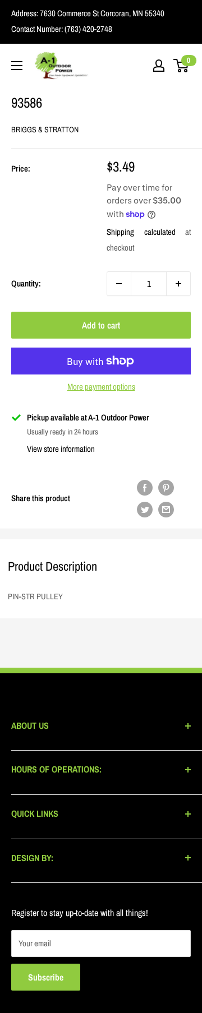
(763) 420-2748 (87, 29)
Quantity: (26, 283)
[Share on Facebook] (145, 487)
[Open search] (137, 65)
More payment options (101, 386)
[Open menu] (16, 65)
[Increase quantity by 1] (178, 283)
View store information (61, 449)
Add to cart (101, 325)
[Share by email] (166, 509)
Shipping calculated (141, 232)
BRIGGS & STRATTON (45, 129)
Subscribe (45, 977)
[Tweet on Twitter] (145, 509)
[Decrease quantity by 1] (119, 283)
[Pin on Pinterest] (166, 487)
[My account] (158, 65)
